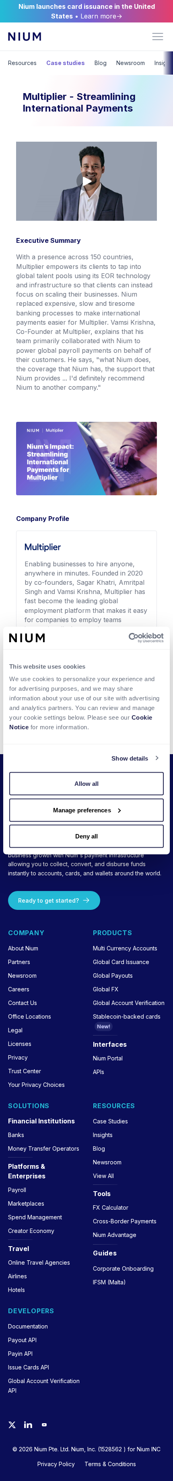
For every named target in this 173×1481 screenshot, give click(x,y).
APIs (98, 1071)
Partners (19, 961)
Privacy (18, 1057)
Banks (16, 1134)
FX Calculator (110, 1207)
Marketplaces (26, 1203)
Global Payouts (113, 975)
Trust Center (24, 1071)
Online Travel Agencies (39, 1262)
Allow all (86, 783)
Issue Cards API (28, 1367)
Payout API (22, 1340)
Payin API (20, 1353)
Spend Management (35, 1217)
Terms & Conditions (110, 1464)
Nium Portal (108, 1058)
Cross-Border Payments (125, 1221)
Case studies (65, 62)
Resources (22, 62)
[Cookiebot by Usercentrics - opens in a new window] (128, 638)
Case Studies (110, 1121)
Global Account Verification (129, 1002)
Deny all (86, 836)
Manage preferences (82, 809)
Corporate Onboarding (123, 1268)
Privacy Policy (56, 1464)
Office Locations (29, 1016)
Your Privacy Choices (36, 1084)
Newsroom (130, 62)
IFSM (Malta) (109, 1282)
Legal (15, 1030)
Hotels (16, 1289)
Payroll (17, 1189)
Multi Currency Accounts (125, 948)
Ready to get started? (48, 900)
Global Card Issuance (121, 961)
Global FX (106, 989)
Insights (103, 1134)
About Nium (23, 948)
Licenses (19, 1043)
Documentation (28, 1326)
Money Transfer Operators (43, 1148)
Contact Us (22, 1002)
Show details (129, 758)
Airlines (17, 1276)
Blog (101, 62)
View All (103, 1175)
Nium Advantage (114, 1234)
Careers (18, 989)
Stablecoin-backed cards (127, 1016)
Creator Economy (31, 1230)
